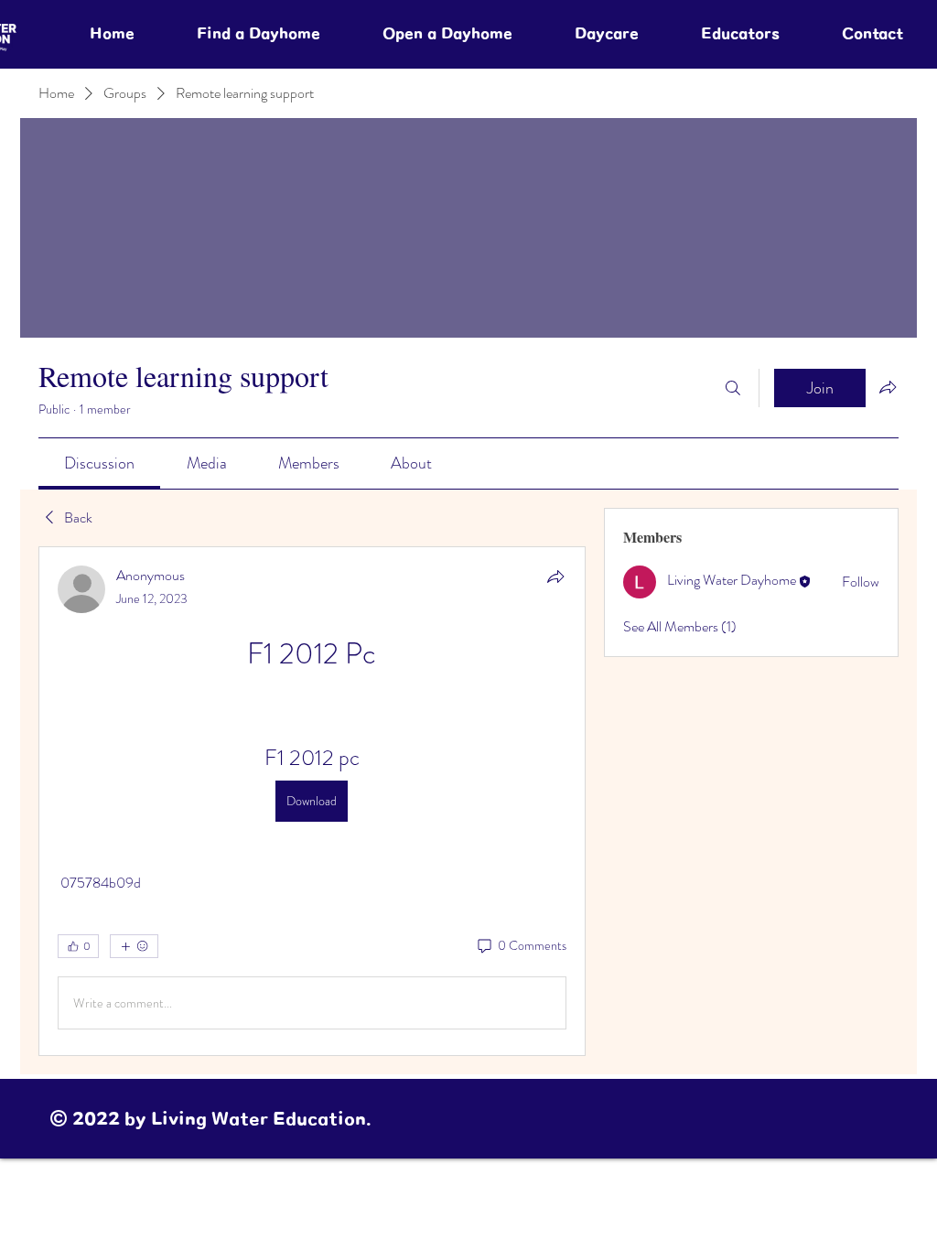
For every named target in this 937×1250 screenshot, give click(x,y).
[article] (312, 801)
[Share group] (888, 387)
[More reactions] (134, 946)
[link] (99, 463)
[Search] (733, 388)
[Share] (555, 576)
